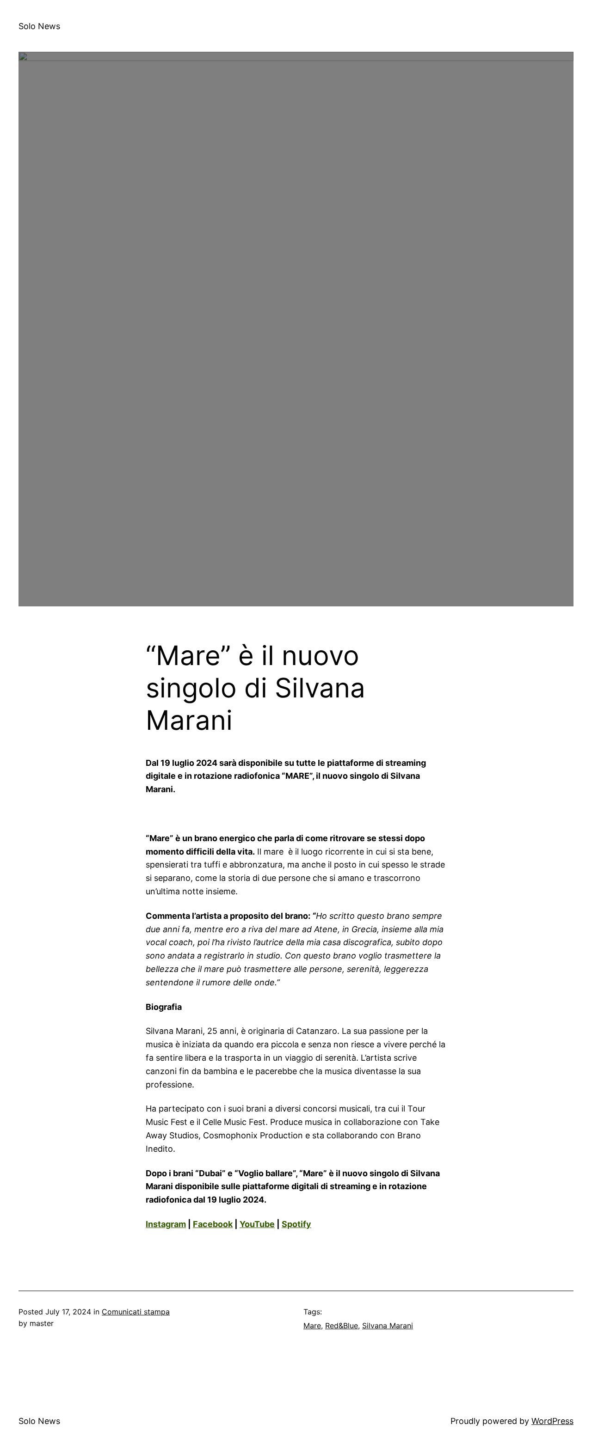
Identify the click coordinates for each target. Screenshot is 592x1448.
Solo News (39, 26)
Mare (312, 1325)
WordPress (552, 1421)
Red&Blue (341, 1325)
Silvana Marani (387, 1325)
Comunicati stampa (136, 1311)
